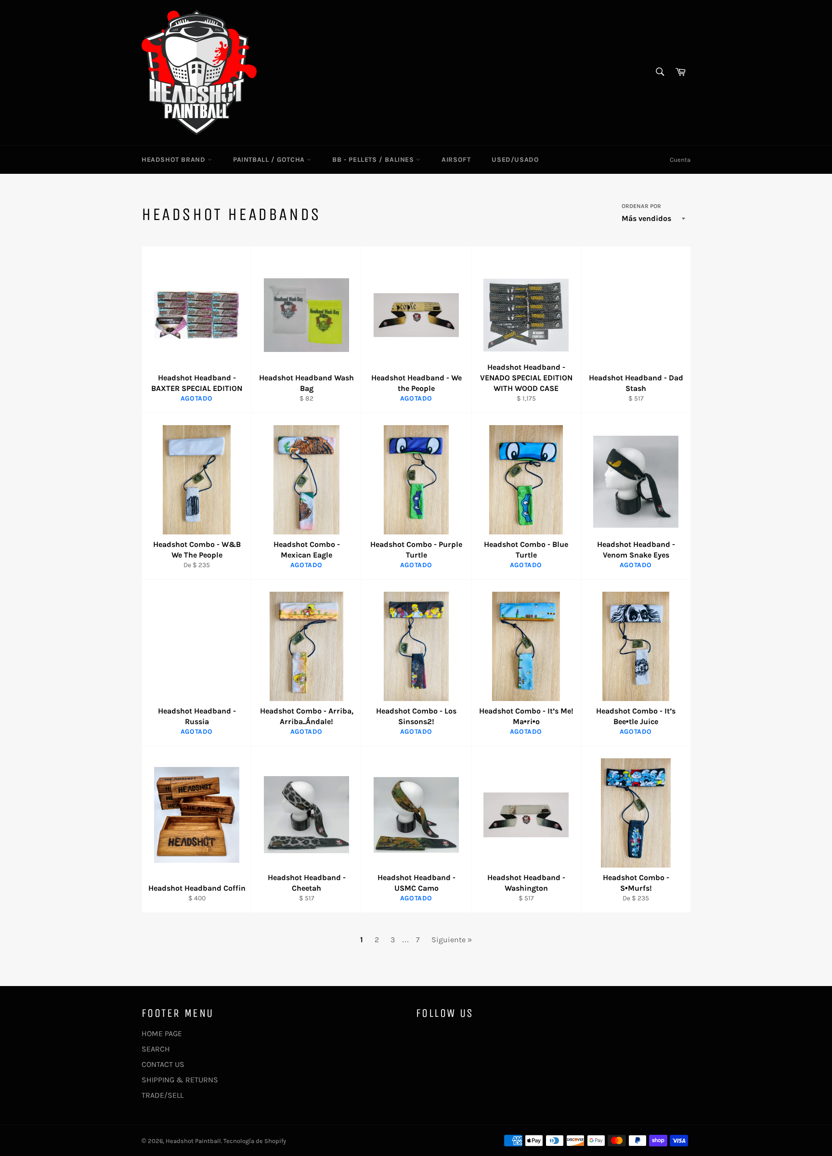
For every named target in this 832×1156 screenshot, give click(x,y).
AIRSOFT (456, 160)
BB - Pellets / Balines (374, 160)
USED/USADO (515, 160)
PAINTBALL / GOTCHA (270, 160)
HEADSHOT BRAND (175, 160)
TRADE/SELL (162, 1095)
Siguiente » (451, 939)
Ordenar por (641, 206)
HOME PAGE (162, 1033)
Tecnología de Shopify (254, 1140)
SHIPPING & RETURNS (180, 1079)
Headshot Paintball (193, 1140)
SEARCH (156, 1048)
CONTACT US (163, 1064)
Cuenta (680, 159)
